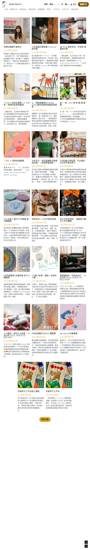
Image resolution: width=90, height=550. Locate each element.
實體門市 (83, 4)
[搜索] (62, 4)
